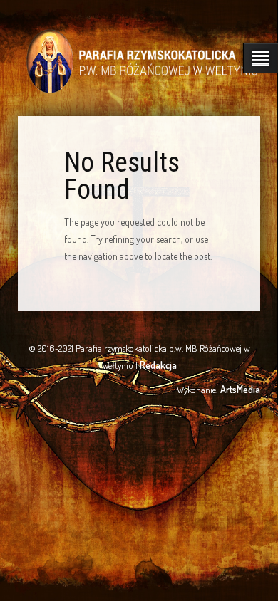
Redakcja (158, 365)
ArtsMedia (240, 389)
